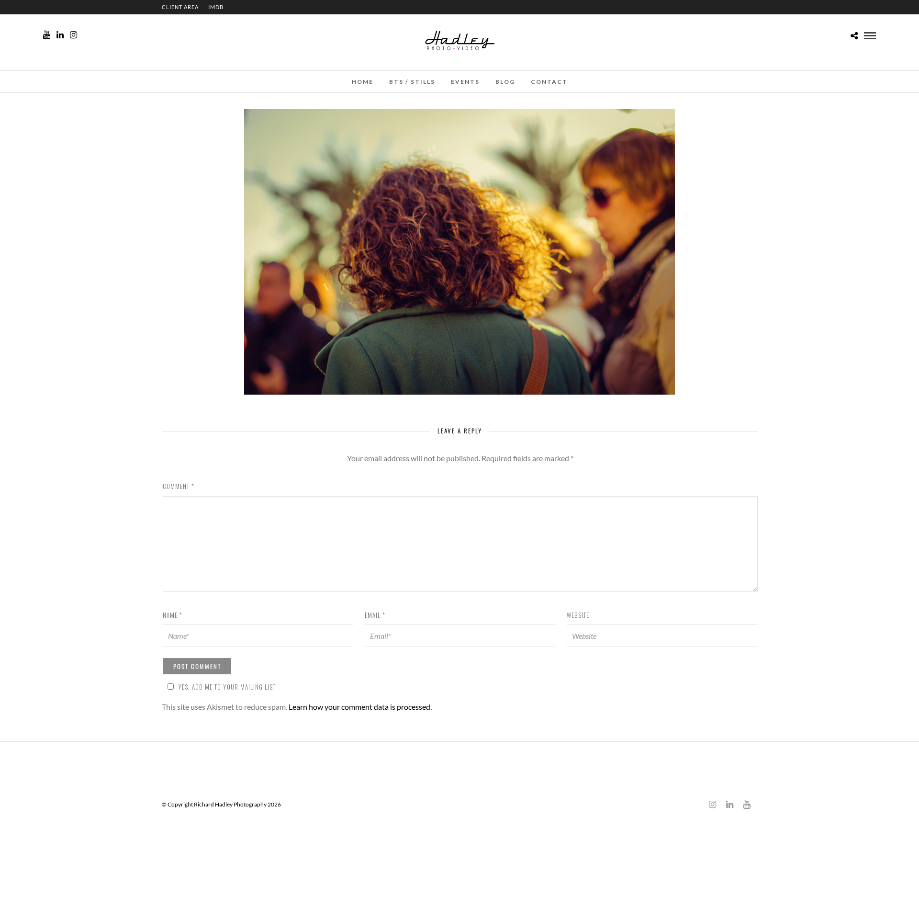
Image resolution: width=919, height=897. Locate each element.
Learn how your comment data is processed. (360, 706)
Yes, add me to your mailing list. (227, 687)
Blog (505, 81)
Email (375, 615)
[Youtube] (46, 35)
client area (180, 7)
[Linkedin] (60, 35)
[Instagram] (73, 35)
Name (172, 615)
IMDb (216, 7)
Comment (178, 486)
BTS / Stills (412, 81)
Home (362, 81)
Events (465, 81)
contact (549, 81)
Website (578, 615)
